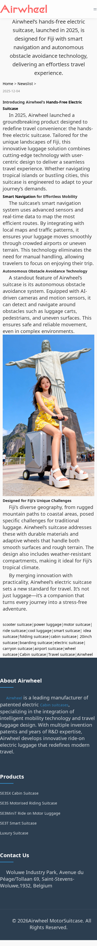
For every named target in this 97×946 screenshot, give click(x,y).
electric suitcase (69, 642)
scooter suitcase (17, 624)
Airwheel (85, 654)
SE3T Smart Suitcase (18, 823)
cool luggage (39, 630)
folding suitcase (34, 636)
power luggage (47, 624)
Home (8, 83)
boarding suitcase (36, 642)
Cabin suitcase (33, 654)
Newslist (25, 83)
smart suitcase (67, 630)
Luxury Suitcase (14, 833)
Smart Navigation (19, 196)
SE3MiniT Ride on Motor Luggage (30, 813)
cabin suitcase (64, 636)
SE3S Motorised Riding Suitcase (28, 803)
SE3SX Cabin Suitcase (19, 793)
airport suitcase (48, 648)
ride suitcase (14, 630)
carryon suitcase (17, 648)
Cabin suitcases (54, 704)
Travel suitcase (61, 654)
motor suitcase (77, 624)
